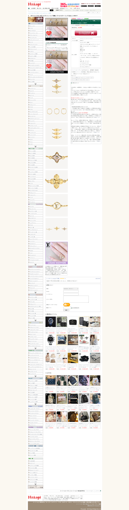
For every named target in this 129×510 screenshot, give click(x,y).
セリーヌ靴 (32, 318)
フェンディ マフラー (34, 420)
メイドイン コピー (34, 477)
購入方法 (39, 8)
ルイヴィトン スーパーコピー (86, 38)
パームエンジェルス (34, 259)
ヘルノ (31, 253)
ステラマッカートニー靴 (35, 306)
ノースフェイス (33, 213)
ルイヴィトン (68, 10)
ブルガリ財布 (33, 178)
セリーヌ (32, 95)
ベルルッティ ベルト (34, 329)
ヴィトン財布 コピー (76, 77)
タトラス (32, 206)
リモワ (31, 144)
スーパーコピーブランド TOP (34, 13)
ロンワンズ (32, 283)
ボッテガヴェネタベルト (35, 346)
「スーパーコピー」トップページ (93, 490)
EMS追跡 (67, 495)
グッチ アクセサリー (34, 278)
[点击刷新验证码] (75, 308)
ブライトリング (33, 49)
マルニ (31, 141)
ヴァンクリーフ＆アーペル (35, 67)
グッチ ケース (33, 373)
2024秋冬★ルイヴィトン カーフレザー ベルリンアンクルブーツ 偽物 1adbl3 (62, 425)
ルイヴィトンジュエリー (35, 269)
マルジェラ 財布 (33, 160)
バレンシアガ (33, 100)
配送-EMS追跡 (55, 8)
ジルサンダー (33, 234)
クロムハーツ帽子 (34, 385)
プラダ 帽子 (32, 392)
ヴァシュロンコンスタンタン (36, 77)
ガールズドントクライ (34, 248)
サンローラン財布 (34, 167)
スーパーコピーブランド (55, 44)
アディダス (32, 301)
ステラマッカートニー (34, 118)
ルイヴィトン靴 (33, 297)
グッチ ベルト (33, 325)
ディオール (32, 93)
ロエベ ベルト (33, 334)
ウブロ (31, 28)
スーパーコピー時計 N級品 (82, 504)
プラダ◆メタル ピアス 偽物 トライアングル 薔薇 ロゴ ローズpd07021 (95, 348)
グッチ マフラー (33, 418)
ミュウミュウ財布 (34, 171)
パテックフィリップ (34, 39)
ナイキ (31, 183)
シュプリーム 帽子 (34, 401)
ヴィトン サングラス (34, 429)
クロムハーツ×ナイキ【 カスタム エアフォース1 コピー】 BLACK (84, 366)
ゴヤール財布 (33, 174)
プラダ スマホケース (34, 357)
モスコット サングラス (35, 441)
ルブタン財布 (33, 162)
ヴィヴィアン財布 (34, 188)
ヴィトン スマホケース (35, 359)
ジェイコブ (32, 63)
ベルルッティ (33, 123)
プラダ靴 (32, 311)
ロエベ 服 (32, 227)
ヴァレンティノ (33, 246)
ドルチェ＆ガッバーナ (34, 127)
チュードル (32, 79)
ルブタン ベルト (33, 336)
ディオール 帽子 (33, 387)
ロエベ (31, 102)
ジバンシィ (32, 257)
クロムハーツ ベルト (34, 327)
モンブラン (32, 181)
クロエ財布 (32, 165)
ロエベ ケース (33, 369)
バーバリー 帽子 (33, 399)
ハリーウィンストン (34, 72)
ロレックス (92, 10)
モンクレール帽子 (34, 397)
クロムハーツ (33, 104)
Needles (31, 250)
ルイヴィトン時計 (34, 53)
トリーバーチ (33, 134)
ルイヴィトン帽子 (34, 380)
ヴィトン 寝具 (33, 455)
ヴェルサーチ (33, 255)
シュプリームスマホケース (35, 366)
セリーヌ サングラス (34, 439)
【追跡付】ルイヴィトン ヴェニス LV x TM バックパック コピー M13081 (95, 389)
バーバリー (32, 137)
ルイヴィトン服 (33, 211)
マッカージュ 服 (33, 232)
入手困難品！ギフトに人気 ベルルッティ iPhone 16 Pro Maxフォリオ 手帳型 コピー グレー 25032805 (84, 331)
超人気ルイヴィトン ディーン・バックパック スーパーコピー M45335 (95, 425)
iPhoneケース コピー (34, 470)
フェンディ (32, 121)
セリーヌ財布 (33, 153)
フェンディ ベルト (34, 339)
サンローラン (33, 116)
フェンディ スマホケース (35, 353)
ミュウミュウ (33, 132)
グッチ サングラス (34, 436)
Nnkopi (90, 509)
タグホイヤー (33, 58)
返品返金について (64, 8)
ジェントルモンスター (34, 443)
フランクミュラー (34, 44)
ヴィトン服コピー (34, 472)
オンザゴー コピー (85, 79)
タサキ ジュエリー (34, 285)
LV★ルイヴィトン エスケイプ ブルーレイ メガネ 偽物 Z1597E (72, 366)
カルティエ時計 (33, 56)
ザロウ (31, 139)
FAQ (71, 8)
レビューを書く (91, 25)
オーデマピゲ (33, 30)
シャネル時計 (33, 46)
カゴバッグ (32, 463)
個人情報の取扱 (46, 8)
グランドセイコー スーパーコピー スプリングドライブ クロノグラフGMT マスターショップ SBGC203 (51, 349)
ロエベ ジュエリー (34, 280)
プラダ (31, 107)
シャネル (87, 10)
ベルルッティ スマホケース (36, 364)
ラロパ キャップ (33, 390)
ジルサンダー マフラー (35, 408)
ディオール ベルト (34, 332)
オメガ (81, 10)
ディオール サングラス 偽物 (36, 434)
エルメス (32, 90)
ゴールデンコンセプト (34, 65)
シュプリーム (33, 222)
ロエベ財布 (32, 155)
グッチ (31, 97)
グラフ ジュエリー (34, 290)
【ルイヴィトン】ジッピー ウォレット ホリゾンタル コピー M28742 (62, 348)
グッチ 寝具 (32, 453)
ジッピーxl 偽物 (33, 481)
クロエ (31, 109)
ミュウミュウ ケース (34, 355)
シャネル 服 (32, 236)
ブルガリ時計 (33, 70)
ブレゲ (31, 74)
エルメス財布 (76, 10)
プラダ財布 (32, 158)
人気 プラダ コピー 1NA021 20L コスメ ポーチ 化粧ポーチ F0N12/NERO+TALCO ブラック (73, 331)
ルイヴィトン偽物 (79, 71)
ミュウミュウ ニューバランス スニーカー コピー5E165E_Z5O (73, 348)
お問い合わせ (77, 8)
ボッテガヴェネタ (34, 111)
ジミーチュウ (33, 176)
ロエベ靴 (32, 308)
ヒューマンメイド (34, 239)
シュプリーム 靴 (33, 299)
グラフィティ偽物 (34, 479)
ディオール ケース (34, 362)
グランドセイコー (34, 35)
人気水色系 (32, 461)
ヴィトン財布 (33, 151)
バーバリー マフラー (34, 411)
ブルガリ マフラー (34, 422)
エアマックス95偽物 (34, 465)
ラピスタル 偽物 (33, 467)
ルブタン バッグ (33, 125)
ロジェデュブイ (33, 37)
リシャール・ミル (34, 33)
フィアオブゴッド (34, 229)
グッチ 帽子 (32, 383)
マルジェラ (32, 287)
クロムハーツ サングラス (35, 432)
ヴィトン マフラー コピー (87, 77)
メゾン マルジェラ (34, 114)
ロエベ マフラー (33, 415)
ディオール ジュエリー (35, 271)
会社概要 (33, 8)
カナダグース (33, 218)
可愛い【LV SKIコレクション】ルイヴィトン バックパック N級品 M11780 (73, 389)
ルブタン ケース (33, 371)
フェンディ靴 (33, 315)
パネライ (32, 51)
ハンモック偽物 (33, 474)
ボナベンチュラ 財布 (34, 185)
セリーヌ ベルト (33, 341)
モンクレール (33, 208)
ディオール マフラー (34, 413)
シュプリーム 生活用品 (35, 448)
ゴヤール (32, 130)
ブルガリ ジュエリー (34, 273)
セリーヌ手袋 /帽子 (34, 394)
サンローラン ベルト (34, 343)
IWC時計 (32, 60)
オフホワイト (33, 243)
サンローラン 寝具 (34, 450)
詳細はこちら (97, 117)
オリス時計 (32, 81)
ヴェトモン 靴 (33, 313)
